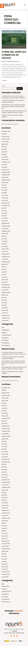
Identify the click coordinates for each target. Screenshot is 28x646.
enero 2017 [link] (4, 282)
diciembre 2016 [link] (5, 284)
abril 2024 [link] (4, 154)
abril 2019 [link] (4, 215)
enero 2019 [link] (4, 220)
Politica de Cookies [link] (12, 632)
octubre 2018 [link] (5, 228)
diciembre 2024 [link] (5, 136)
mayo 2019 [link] (4, 213)
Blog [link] (3, 61)
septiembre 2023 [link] (6, 162)
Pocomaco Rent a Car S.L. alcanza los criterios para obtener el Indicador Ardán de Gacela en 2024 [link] (13, 106)
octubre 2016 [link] (5, 290)
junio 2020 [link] (4, 187)
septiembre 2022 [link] (6, 172)
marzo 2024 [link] (5, 157)
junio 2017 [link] (4, 269)
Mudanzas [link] (4, 332)
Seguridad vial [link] (5, 337)
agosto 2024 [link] (5, 144)
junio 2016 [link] (4, 300)
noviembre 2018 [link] (6, 226)
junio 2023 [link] (4, 164)
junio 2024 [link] (4, 149)
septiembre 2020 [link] (6, 180)
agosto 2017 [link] (5, 264)
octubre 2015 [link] (5, 320)
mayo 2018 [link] (4, 241)
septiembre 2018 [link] (6, 231)
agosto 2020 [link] (5, 182)
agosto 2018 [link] (5, 233)
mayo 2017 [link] (4, 272)
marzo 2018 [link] (5, 246)
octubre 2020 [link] (5, 177)
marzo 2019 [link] (5, 218)
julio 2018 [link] (4, 236)
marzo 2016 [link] (5, 307)
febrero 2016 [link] (5, 310)
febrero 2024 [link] (5, 159)
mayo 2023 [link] (4, 167)
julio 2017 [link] (4, 266)
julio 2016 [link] (4, 297)
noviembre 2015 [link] (6, 318)
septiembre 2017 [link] (6, 261)
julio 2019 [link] (4, 208)
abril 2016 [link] (4, 305)
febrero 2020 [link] (5, 197)
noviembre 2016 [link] (6, 287)
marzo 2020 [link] (5, 195)
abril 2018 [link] (4, 244)
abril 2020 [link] (4, 192)
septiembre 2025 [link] (6, 131)
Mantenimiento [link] (5, 330)
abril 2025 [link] (4, 134)
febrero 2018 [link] (5, 249)
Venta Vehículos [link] (6, 345)
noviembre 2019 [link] (6, 205)
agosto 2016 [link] (5, 295)
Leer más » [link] (4, 80)
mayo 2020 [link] (4, 190)
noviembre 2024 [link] (6, 139)
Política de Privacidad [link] (20, 632)
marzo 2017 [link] (5, 277)
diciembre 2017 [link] (5, 254)
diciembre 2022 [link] (5, 169)
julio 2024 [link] (4, 146)
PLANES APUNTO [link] (6, 335)
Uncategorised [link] (5, 342)
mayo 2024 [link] (4, 151)
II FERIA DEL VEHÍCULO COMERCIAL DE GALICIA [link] (14, 55)
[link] (2, 6)
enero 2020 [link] (4, 200)
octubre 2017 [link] (5, 259)
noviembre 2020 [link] (6, 174)
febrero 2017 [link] (5, 279)
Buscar (3, 86)
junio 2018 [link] (4, 238)
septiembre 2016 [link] (6, 292)
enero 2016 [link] (4, 313)
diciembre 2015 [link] (5, 315)
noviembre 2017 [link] (6, 256)
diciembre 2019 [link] (5, 203)
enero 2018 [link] (4, 251)
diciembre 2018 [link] (5, 223)
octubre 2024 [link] (5, 141)
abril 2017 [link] (4, 274)
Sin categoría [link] (5, 340)
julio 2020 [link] (4, 185)
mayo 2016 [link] (4, 302)
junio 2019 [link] (4, 210)
